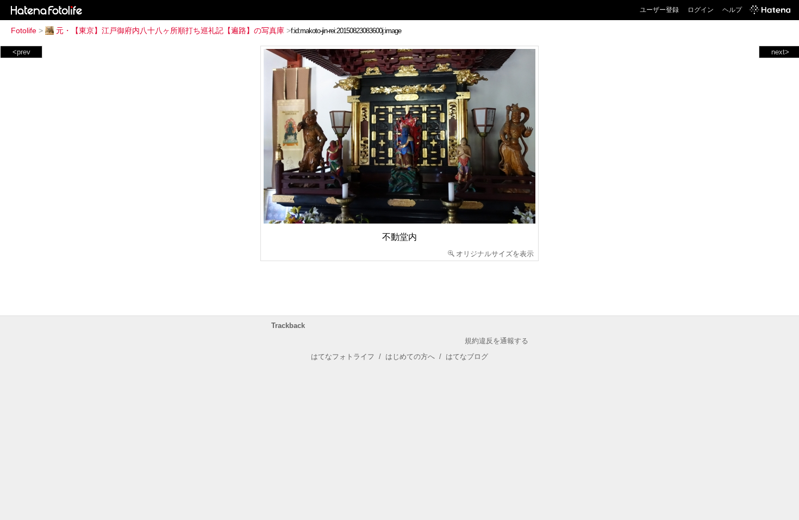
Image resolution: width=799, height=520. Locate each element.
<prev (21, 52)
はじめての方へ (410, 356)
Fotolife (23, 30)
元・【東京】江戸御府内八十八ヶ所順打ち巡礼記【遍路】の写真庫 (170, 30)
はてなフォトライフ (342, 356)
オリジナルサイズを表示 (495, 254)
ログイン (701, 10)
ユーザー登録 (659, 10)
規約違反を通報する (496, 341)
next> (780, 52)
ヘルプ (732, 10)
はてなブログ (467, 356)
